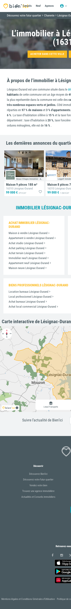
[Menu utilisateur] (63, 6)
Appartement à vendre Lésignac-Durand (31, 238)
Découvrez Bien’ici (38, 473)
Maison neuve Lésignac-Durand (26, 268)
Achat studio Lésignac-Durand (26, 243)
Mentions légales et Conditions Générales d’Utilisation (28, 599)
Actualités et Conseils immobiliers (38, 496)
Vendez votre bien (38, 485)
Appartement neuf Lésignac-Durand (29, 263)
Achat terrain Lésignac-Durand (26, 253)
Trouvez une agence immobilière (38, 491)
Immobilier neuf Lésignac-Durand (28, 258)
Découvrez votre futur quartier (38, 479)
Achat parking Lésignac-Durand (26, 248)
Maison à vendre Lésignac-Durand (28, 233)
